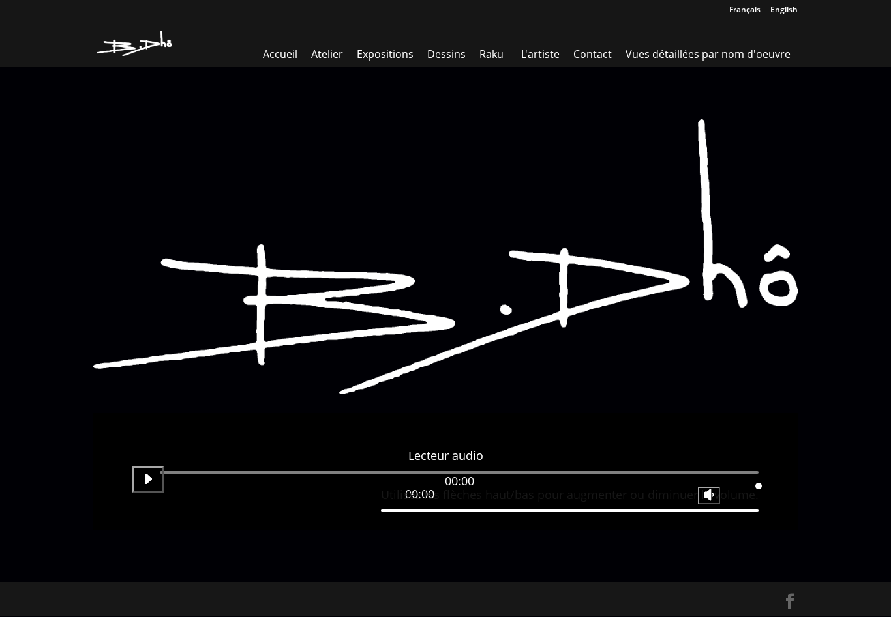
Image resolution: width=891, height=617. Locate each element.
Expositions (385, 54)
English (784, 10)
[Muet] (709, 495)
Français (745, 10)
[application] (445, 484)
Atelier (327, 54)
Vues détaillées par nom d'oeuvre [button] (708, 54)
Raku (491, 54)
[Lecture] (148, 479)
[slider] (570, 491)
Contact (592, 54)
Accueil (280, 54)
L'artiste (540, 54)
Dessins (446, 54)
